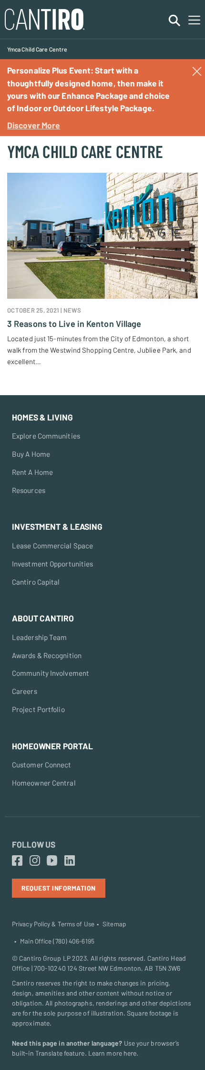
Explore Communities (46, 435)
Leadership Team (39, 637)
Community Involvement (50, 673)
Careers (24, 691)
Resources (28, 490)
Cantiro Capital (36, 581)
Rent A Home (32, 472)
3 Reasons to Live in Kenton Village (74, 323)
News (72, 310)
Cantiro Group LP (45, 958)
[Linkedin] (69, 861)
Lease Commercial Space (52, 545)
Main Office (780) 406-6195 (57, 941)
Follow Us (33, 844)
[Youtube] (52, 861)
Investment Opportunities (52, 563)
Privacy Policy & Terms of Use (53, 924)
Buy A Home (31, 454)
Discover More (33, 125)
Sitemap (114, 924)
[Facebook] (17, 861)
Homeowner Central (44, 782)
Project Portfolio (38, 709)
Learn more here (112, 1053)
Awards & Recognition (47, 655)
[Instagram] (35, 861)
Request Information (58, 888)
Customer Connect (42, 764)
